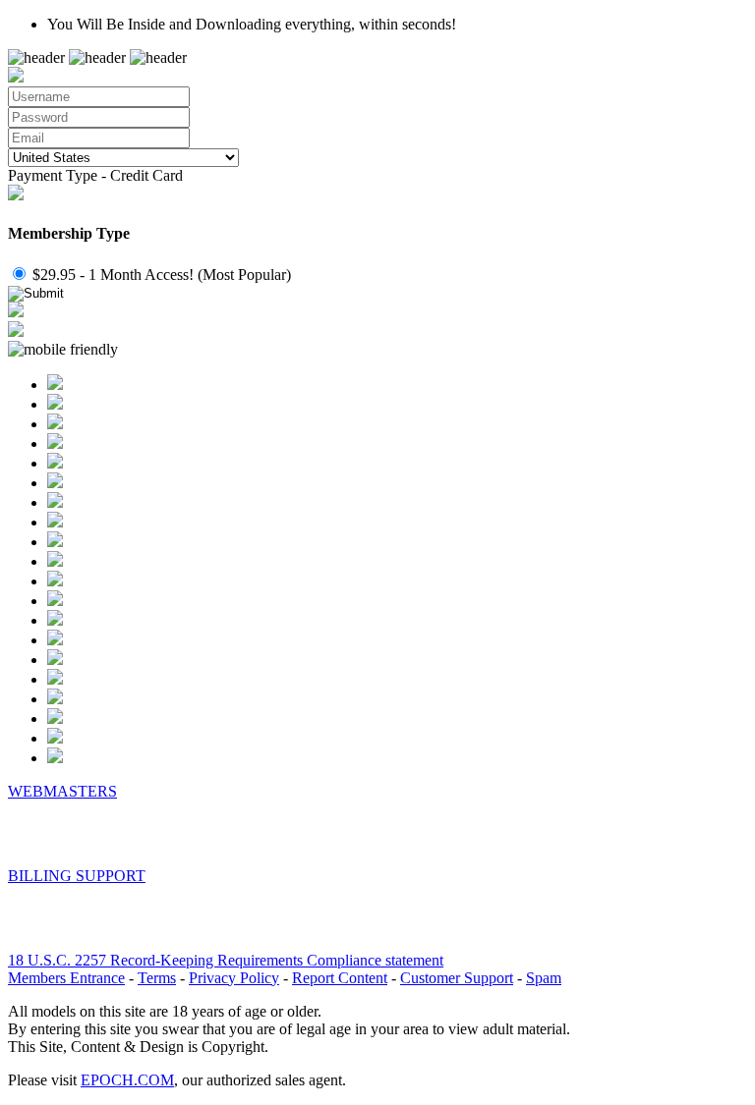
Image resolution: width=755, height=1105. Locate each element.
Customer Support (456, 977)
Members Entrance (66, 977)
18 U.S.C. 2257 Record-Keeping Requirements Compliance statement (225, 960)
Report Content (339, 977)
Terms (157, 977)
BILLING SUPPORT (76, 875)
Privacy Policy (234, 977)
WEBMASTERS (62, 791)
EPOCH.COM (127, 1080)
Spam (543, 977)
